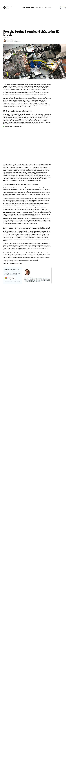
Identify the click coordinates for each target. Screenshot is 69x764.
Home (4, 37)
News (24, 7)
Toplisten (41, 7)
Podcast (33, 7)
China (45, 7)
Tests (36, 7)
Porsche (18, 84)
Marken (28, 7)
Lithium (49, 7)
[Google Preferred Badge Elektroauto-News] (10, 278)
